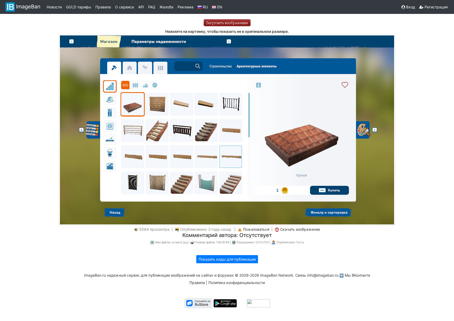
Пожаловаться (256, 229)
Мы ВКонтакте (357, 275)
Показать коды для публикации (227, 259)
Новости (54, 7)
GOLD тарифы (78, 7)
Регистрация (436, 7)
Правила (103, 7)
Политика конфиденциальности (236, 282)
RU (205, 7)
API (141, 7)
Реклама (185, 7)
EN (219, 7)
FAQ (151, 7)
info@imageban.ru (322, 275)
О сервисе (124, 7)
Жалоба (166, 7)
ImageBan (28, 6)
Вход (410, 7)
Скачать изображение (300, 229)
